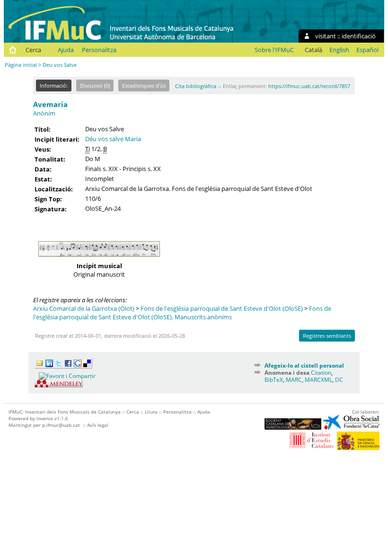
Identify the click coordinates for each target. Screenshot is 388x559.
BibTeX (274, 379)
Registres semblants (327, 335)
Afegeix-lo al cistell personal (304, 365)
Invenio (44, 418)
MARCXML (318, 379)
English (339, 49)
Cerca (33, 49)
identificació (359, 36)
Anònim (44, 113)
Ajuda (66, 49)
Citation (321, 372)
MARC (294, 379)
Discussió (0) (95, 85)
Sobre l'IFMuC (274, 49)
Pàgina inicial (21, 64)
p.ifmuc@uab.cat (61, 425)
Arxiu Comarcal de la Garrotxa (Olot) (83, 308)
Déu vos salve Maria (113, 139)
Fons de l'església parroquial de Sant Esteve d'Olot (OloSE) (222, 308)
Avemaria (50, 104)
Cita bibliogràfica (195, 86)
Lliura (151, 411)
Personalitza (99, 49)
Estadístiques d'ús (144, 85)
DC (339, 379)
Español (367, 49)
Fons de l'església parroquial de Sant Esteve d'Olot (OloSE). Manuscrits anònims (182, 312)
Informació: (54, 85)
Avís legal (97, 425)
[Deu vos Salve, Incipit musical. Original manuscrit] (99, 259)
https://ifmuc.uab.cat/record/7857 (309, 86)
